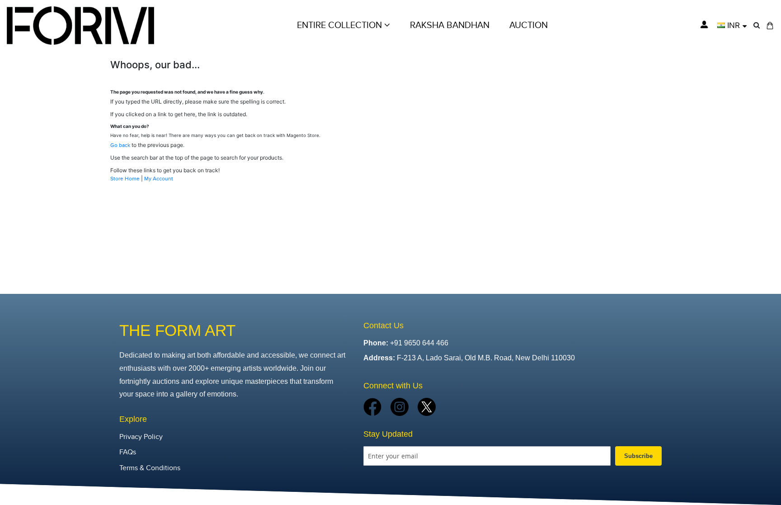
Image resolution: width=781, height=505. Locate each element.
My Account (158, 178)
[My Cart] (770, 25)
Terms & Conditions (149, 468)
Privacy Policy (141, 437)
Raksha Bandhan (449, 25)
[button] (732, 25)
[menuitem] (528, 25)
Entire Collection (340, 25)
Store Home (125, 178)
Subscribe (638, 456)
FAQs (127, 452)
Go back (120, 145)
